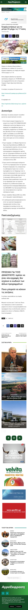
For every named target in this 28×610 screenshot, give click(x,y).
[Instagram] (14, 438)
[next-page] (5, 431)
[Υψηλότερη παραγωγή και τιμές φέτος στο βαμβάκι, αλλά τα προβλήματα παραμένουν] (14, 358)
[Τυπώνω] (17, 36)
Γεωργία (7, 12)
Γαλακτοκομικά (14, 420)
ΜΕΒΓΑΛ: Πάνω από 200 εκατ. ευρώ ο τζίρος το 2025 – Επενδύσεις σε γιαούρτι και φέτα (14, 424)
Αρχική (3, 12)
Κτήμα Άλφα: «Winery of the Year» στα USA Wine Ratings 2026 (14, 397)
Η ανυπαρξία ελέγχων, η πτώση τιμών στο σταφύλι (17, 572)
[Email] (13, 36)
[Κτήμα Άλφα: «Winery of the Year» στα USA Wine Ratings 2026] (14, 386)
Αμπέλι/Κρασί (13, 394)
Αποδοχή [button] (12, 606)
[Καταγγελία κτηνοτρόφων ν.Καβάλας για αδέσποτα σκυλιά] (5, 562)
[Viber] (10, 36)
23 (6, 318)
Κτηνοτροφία (13, 559)
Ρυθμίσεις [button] (5, 606)
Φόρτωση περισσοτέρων (13, 578)
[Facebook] (3, 36)
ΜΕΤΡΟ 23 (11, 318)
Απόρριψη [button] (18, 606)
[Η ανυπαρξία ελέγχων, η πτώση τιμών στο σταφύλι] (5, 571)
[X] (6, 36)
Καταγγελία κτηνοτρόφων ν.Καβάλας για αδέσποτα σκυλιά (17, 563)
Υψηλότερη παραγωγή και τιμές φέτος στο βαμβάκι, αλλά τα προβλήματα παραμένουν (14, 368)
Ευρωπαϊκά (15, 24)
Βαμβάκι (14, 365)
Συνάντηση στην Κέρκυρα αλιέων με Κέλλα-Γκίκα (6, 336)
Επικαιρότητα (9, 24)
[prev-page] (3, 431)
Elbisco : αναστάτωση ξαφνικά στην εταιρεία (21, 335)
